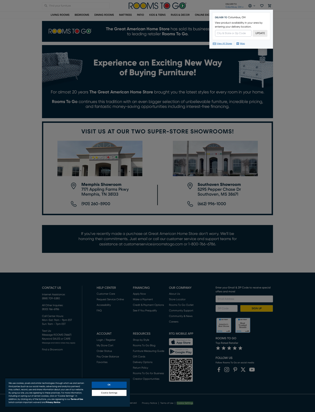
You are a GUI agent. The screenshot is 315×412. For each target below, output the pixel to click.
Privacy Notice (53, 402)
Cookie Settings (109, 393)
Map (242, 43)
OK (109, 385)
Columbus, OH (237, 17)
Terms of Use (77, 399)
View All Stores (224, 43)
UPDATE (260, 33)
